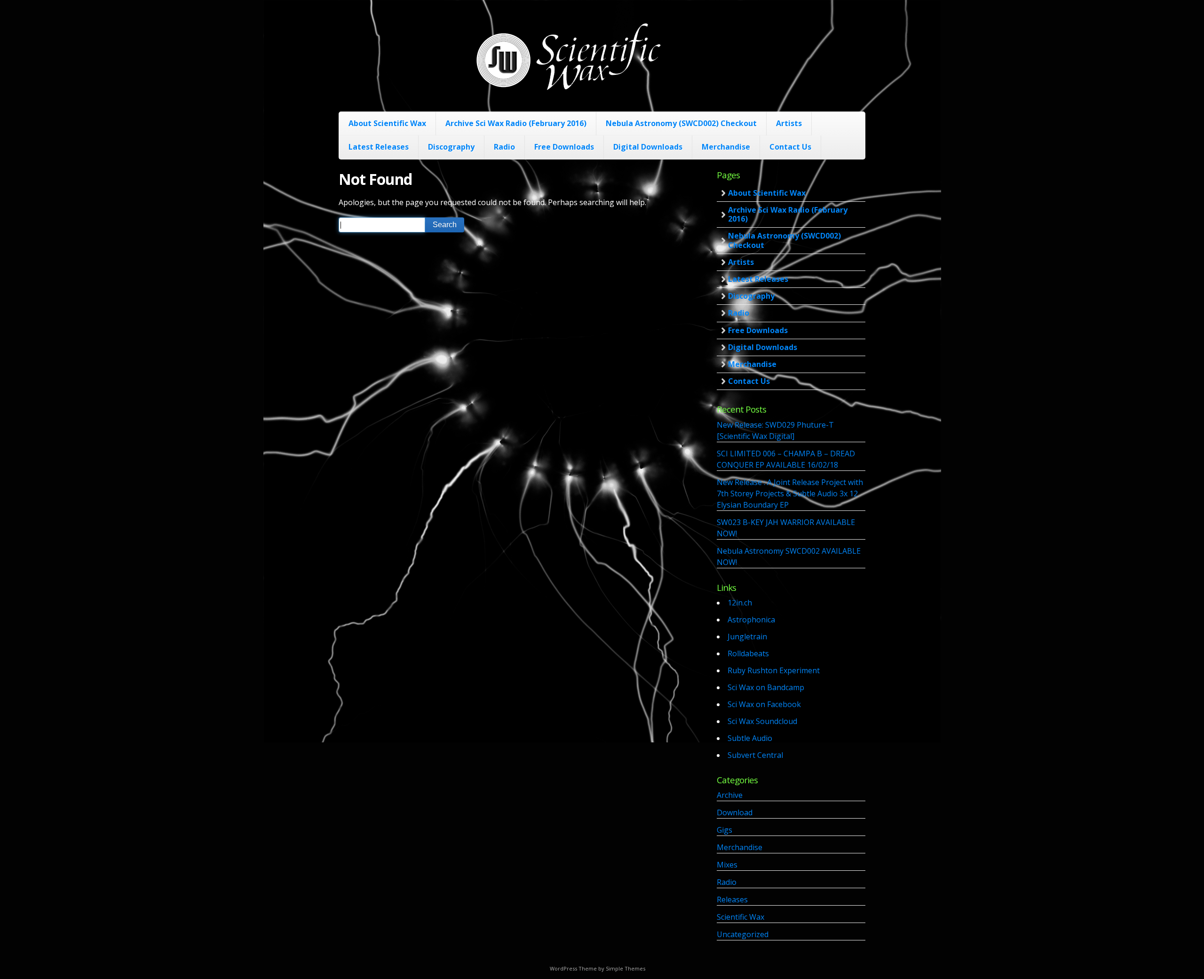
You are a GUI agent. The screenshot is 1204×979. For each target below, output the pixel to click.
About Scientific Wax (387, 123)
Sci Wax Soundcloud (762, 721)
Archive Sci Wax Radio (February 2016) (515, 123)
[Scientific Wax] (568, 89)
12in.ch (740, 602)
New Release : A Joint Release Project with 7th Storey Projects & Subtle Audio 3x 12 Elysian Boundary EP (790, 493)
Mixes (727, 865)
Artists (789, 123)
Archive (730, 795)
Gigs (724, 830)
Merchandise (726, 147)
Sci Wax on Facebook (764, 704)
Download (734, 812)
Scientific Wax (740, 917)
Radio (504, 147)
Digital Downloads (647, 147)
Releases (732, 899)
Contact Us (790, 147)
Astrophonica (751, 619)
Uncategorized (742, 934)
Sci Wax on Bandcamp (766, 687)
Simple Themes (625, 968)
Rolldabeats (748, 653)
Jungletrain (747, 636)
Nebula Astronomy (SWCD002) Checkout (681, 123)
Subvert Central (755, 755)
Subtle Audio (750, 738)
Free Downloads (564, 147)
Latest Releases (379, 147)
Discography (451, 147)
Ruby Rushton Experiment (774, 670)
